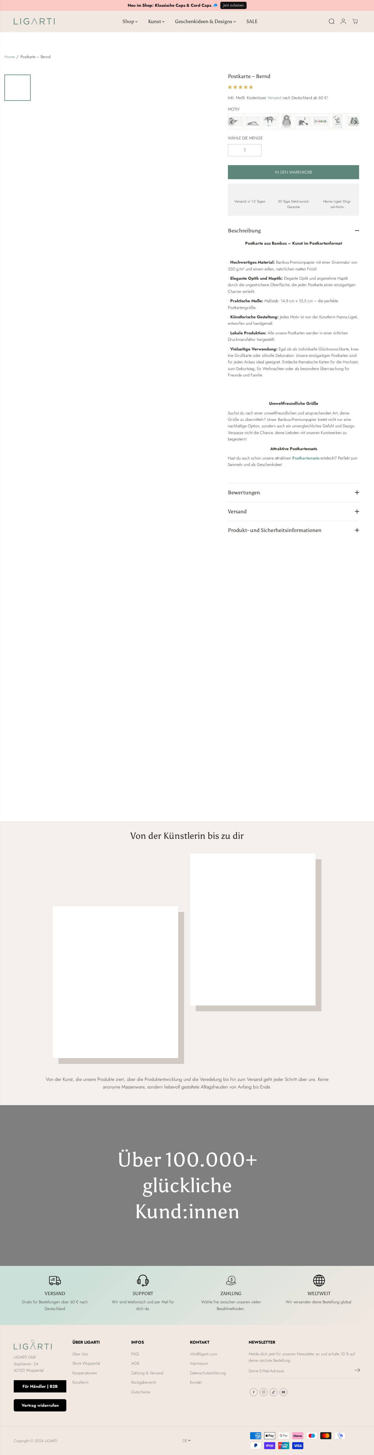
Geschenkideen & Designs (204, 21)
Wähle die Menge (245, 138)
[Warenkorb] (355, 21)
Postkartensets (305, 458)
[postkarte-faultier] (270, 121)
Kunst (155, 21)
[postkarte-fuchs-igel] (303, 121)
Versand (274, 98)
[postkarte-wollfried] (287, 121)
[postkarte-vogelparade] (320, 121)
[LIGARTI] (34, 21)
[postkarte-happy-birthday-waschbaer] (337, 121)
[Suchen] (331, 21)
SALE (252, 21)
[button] (241, 87)
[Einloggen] (343, 21)
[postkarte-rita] (253, 121)
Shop (128, 21)
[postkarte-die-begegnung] (236, 121)
